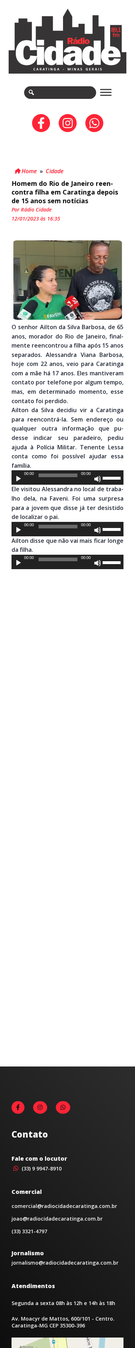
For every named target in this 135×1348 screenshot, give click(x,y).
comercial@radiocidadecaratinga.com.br (64, 1206)
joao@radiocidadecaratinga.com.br (57, 1218)
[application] (67, 477)
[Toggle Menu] (106, 92)
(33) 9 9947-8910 (41, 1168)
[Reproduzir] (18, 479)
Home (28, 171)
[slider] (113, 477)
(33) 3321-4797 (29, 1231)
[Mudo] (97, 479)
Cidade (54, 171)
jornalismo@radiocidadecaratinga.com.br (65, 1262)
